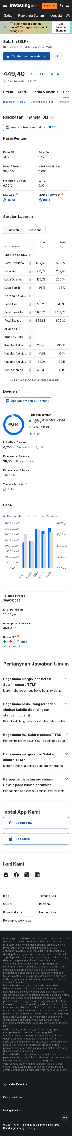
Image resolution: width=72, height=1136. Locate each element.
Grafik (23, 92)
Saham (9, 15)
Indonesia (55, 15)
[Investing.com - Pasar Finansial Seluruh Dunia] (23, 5)
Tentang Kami (48, 895)
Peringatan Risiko (13, 1110)
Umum (8, 92)
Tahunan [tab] (13, 230)
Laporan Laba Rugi (42, 101)
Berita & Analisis (45, 92)
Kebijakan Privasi (13, 1097)
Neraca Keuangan (15, 296)
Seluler (7, 904)
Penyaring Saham (31, 15)
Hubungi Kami (48, 912)
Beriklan (44, 904)
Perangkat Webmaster (18, 920)
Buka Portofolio (13, 912)
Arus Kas (10, 328)
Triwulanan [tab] (34, 230)
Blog (6, 895)
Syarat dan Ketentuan (15, 1084)
